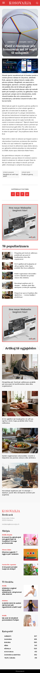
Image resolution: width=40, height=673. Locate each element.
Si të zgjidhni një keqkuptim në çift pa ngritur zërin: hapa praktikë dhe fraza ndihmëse (25, 266)
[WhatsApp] (27, 194)
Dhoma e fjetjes (6, 549)
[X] (18, 194)
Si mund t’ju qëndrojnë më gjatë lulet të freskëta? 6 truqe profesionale (11, 540)
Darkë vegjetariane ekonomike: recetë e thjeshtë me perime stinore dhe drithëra (25, 276)
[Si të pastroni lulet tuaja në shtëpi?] (31, 569)
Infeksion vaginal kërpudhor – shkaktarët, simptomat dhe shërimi (12, 591)
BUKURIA (5, 600)
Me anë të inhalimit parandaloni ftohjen (10, 619)
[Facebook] (13, 194)
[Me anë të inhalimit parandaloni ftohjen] (31, 620)
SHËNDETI (11, 42)
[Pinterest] (22, 194)
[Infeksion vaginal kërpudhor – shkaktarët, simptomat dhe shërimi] (31, 591)
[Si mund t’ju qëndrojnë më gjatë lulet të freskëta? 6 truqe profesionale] (31, 540)
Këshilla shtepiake (7, 534)
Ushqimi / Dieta (26, 42)
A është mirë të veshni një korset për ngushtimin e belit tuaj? (12, 605)
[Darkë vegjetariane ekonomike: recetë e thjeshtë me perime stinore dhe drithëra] (7, 275)
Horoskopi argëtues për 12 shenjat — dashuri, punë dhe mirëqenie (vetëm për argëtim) (25, 285)
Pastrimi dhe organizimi (9, 564)
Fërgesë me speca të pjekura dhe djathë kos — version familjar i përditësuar (25, 295)
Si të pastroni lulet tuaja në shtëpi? (9, 568)
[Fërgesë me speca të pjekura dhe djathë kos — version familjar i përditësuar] (7, 295)
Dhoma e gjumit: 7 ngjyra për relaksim (10, 553)
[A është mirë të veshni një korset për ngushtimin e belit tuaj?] (31, 605)
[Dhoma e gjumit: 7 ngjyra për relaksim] (31, 554)
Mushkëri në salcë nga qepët (10, 175)
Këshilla (4, 585)
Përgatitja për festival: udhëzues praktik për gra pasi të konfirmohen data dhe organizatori (25, 256)
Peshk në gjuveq (27, 174)
